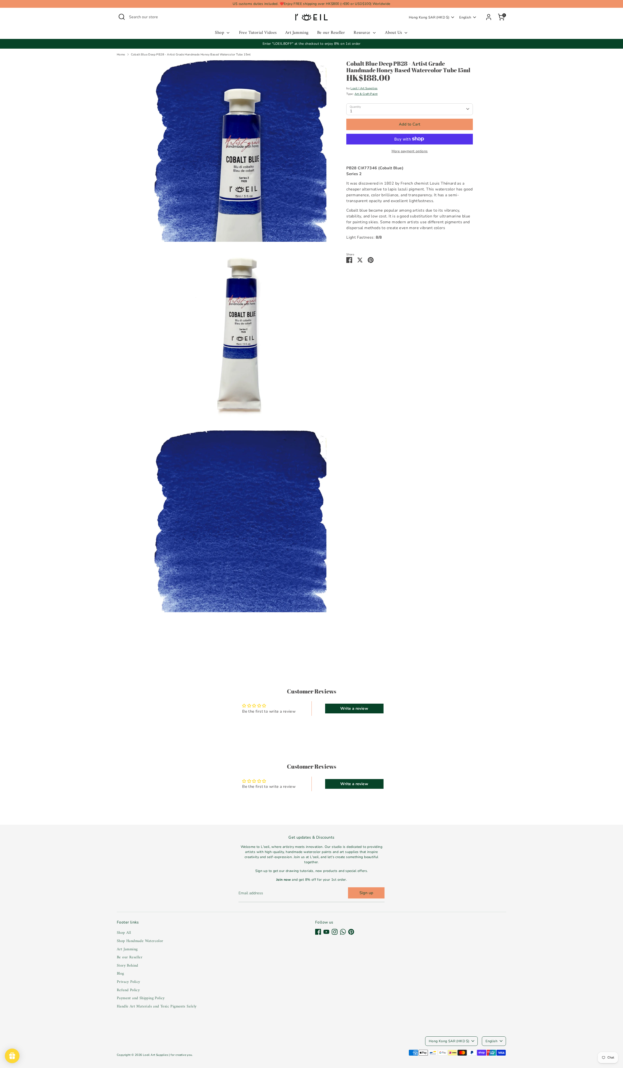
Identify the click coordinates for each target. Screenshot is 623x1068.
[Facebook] (318, 932)
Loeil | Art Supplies (363, 88)
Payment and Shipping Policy (141, 998)
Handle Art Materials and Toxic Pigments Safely (156, 1006)
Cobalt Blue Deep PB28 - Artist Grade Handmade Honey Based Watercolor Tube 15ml (191, 54)
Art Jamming (296, 32)
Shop (220, 32)
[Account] (489, 17)
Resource (363, 32)
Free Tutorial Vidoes (258, 32)
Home (121, 54)
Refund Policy (128, 990)
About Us (394, 32)
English (465, 17)
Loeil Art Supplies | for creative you (167, 1055)
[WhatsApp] (343, 932)
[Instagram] (335, 932)
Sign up (366, 893)
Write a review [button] (354, 708)
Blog (120, 973)
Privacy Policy (128, 981)
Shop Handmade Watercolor (140, 941)
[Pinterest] (351, 932)
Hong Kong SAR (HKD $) (429, 17)
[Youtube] (326, 932)
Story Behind (127, 965)
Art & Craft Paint (366, 94)
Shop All (124, 932)
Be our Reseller (331, 32)
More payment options (410, 151)
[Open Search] (122, 17)
